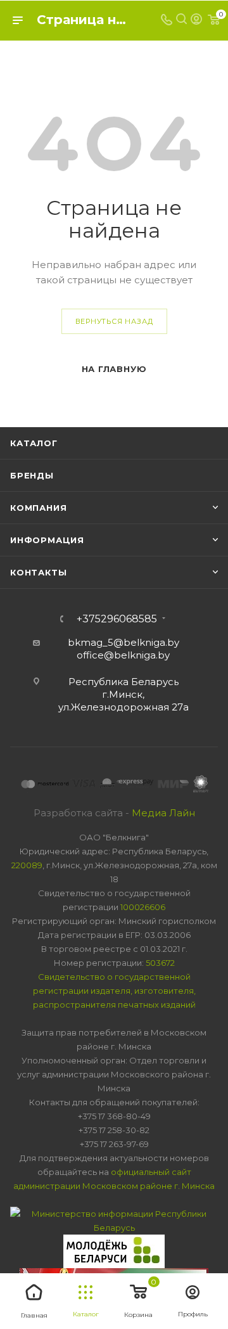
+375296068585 (117, 619)
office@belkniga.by (123, 655)
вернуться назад (114, 321)
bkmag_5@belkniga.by (123, 642)
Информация (47, 540)
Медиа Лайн (163, 813)
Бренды (32, 475)
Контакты (38, 572)
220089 (26, 865)
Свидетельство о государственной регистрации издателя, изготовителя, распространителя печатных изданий (114, 991)
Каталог (34, 443)
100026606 (142, 907)
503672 (160, 963)
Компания (38, 508)
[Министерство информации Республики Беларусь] (114, 1219)
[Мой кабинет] (196, 21)
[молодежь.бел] (114, 1250)
